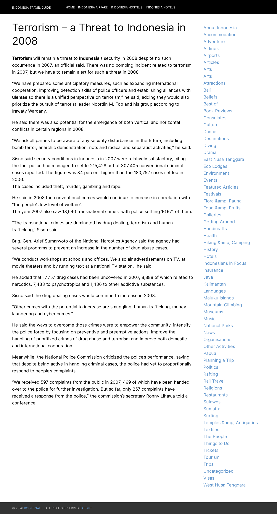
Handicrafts (215, 228)
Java (208, 277)
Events (210, 180)
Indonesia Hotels (160, 7)
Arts (207, 69)
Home (70, 7)
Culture (211, 124)
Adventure (214, 41)
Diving (209, 145)
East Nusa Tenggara (223, 159)
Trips (208, 464)
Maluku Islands (218, 298)
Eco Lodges (215, 166)
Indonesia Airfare (93, 7)
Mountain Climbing (222, 304)
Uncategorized (218, 471)
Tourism (211, 457)
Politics (210, 367)
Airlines (211, 48)
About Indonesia (220, 27)
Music (209, 318)
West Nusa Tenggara (224, 485)
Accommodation (220, 34)
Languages (214, 291)
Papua (209, 353)
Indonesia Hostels (126, 7)
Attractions (214, 83)
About (87, 508)
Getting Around (219, 221)
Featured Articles (220, 187)
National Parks (218, 325)
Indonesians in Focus (224, 263)
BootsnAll (33, 508)
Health (210, 235)
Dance (209, 131)
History (210, 249)
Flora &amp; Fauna (222, 201)
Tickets (210, 450)
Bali (207, 90)
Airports (211, 55)
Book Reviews (217, 110)
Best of (210, 104)
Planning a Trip (218, 360)
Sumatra (211, 408)
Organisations (217, 339)
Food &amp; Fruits (221, 207)
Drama (209, 152)
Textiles (211, 429)
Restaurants (215, 395)
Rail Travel (214, 381)
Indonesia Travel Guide (31, 7)
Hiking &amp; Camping (226, 242)
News (209, 332)
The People (215, 436)
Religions (212, 388)
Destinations (216, 138)
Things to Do (216, 443)
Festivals (212, 194)
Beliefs (210, 97)
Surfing (210, 415)
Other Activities (219, 346)
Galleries (212, 214)
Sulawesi (212, 401)
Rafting (210, 374)
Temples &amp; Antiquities (230, 422)
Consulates (214, 117)
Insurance (213, 270)
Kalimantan (214, 284)
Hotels (210, 256)
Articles (211, 62)
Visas (208, 478)
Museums (213, 311)
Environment (216, 173)
